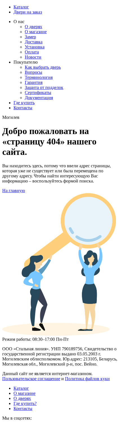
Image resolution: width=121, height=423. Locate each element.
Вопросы (33, 72)
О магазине (36, 31)
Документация (39, 97)
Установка (34, 46)
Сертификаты (38, 92)
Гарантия (33, 82)
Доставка (33, 41)
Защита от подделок (44, 87)
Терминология (39, 77)
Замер (30, 36)
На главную (13, 190)
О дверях (33, 26)
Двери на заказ (28, 12)
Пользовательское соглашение (31, 378)
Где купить (24, 102)
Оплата (32, 52)
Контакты (23, 107)
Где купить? (25, 403)
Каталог (21, 7)
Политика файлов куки (87, 378)
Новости (33, 57)
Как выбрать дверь (43, 67)
